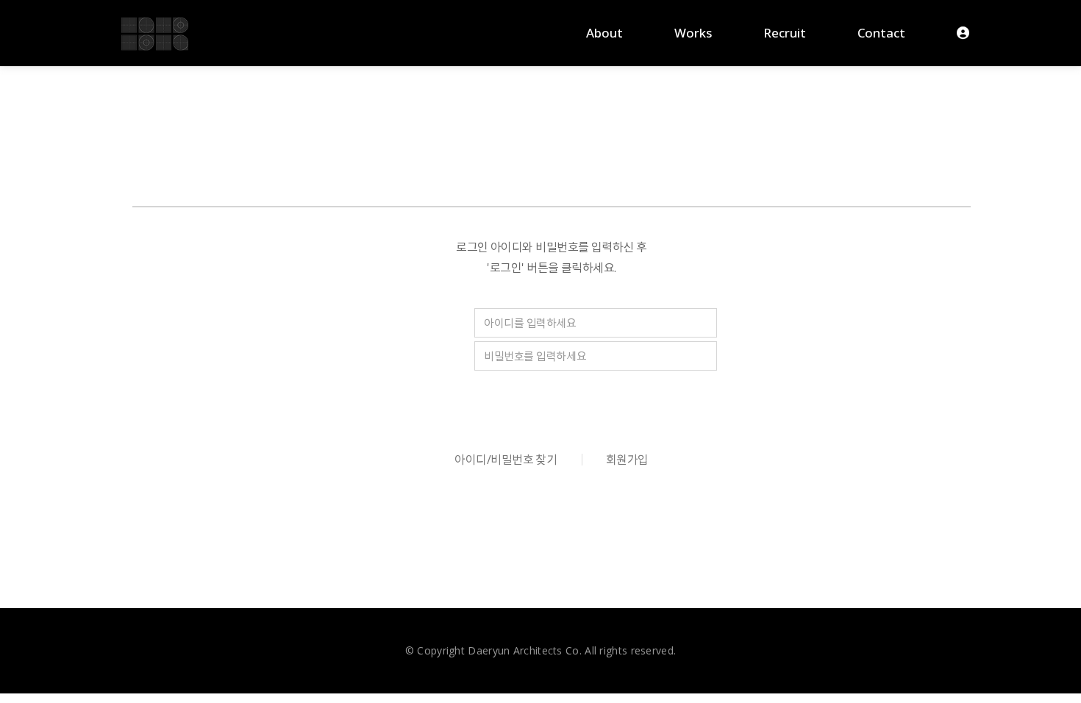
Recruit (784, 32)
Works (693, 32)
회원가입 (627, 460)
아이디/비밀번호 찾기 (505, 460)
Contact (881, 32)
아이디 (402, 323)
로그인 (551, 403)
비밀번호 (407, 357)
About (604, 32)
